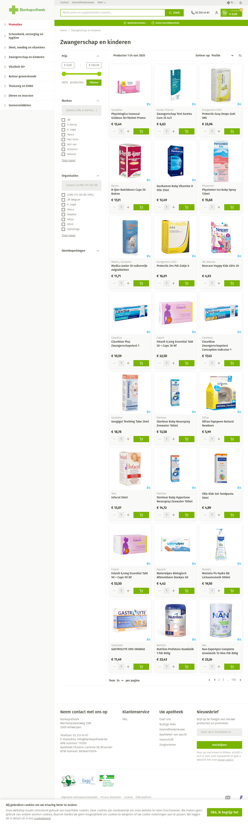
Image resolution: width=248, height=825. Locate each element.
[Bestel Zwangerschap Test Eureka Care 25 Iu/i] (186, 131)
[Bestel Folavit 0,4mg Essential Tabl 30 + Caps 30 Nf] (186, 363)
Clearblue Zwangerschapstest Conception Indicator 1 (216, 345)
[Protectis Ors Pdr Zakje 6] (176, 237)
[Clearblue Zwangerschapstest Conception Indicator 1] (221, 313)
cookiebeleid (42, 818)
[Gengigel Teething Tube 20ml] (130, 393)
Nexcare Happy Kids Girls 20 (220, 265)
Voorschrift (166, 739)
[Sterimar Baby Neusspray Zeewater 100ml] (176, 393)
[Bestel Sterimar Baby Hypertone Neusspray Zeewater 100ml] (186, 515)
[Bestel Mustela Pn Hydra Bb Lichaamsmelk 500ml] (232, 591)
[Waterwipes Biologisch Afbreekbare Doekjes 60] (176, 544)
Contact (64, 2)
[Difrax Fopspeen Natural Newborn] (221, 393)
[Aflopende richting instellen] (240, 55)
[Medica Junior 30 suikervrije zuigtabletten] (130, 237)
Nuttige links (167, 724)
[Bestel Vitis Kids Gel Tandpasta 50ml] (232, 515)
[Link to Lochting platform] (241, 797)
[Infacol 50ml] (130, 469)
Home (63, 30)
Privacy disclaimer (111, 797)
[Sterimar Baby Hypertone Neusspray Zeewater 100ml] (176, 469)
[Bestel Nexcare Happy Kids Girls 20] (232, 283)
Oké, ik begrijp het (224, 812)
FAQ (124, 719)
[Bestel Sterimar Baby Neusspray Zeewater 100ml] (186, 439)
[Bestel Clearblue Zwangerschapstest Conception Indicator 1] (232, 363)
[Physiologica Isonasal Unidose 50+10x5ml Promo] (130, 85)
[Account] (216, 13)
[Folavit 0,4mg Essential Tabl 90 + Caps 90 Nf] (130, 544)
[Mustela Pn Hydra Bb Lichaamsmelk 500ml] (221, 544)
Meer (100, 2)
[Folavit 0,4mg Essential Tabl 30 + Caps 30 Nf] (176, 313)
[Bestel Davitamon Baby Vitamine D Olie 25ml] (186, 207)
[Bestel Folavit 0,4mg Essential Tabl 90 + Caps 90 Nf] (141, 591)
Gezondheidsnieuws (83, 2)
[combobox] (112, 12)
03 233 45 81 (80, 735)
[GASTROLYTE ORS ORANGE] (130, 620)
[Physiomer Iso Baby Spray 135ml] (221, 161)
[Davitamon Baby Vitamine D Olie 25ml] (176, 161)
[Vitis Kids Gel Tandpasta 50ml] (221, 469)
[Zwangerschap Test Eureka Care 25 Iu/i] (176, 85)
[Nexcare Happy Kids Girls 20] (221, 237)
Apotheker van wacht (173, 734)
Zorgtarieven (167, 744)
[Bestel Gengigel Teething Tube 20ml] (141, 439)
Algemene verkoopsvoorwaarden (79, 797)
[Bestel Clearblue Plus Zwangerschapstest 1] (141, 363)
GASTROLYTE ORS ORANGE (128, 649)
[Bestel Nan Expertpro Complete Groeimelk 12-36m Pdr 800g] (232, 667)
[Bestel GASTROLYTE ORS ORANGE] (141, 667)
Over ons (165, 719)
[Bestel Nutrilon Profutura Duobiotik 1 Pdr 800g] (186, 667)
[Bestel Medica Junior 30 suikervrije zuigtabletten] (141, 283)
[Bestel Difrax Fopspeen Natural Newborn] (232, 439)
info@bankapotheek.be (92, 739)
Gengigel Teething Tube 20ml (130, 421)
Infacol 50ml (119, 497)
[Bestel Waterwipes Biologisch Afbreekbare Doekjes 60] (186, 591)
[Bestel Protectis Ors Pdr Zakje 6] (186, 283)
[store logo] (27, 10)
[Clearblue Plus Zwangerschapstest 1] (130, 313)
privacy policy (225, 760)
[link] (210, 680)
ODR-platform (143, 797)
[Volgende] (239, 680)
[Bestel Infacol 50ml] (141, 515)
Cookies (128, 797)
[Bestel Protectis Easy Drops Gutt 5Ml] (232, 131)
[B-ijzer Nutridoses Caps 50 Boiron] (130, 161)
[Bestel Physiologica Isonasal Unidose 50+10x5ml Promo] (141, 131)
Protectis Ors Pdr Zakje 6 (173, 265)
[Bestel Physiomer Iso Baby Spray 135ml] (232, 207)
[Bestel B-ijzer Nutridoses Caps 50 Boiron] (141, 207)
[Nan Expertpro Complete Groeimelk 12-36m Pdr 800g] (221, 620)
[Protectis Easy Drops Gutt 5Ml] (221, 85)
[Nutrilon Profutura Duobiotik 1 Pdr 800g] (176, 620)
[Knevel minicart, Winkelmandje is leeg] (224, 12)
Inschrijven (219, 745)
